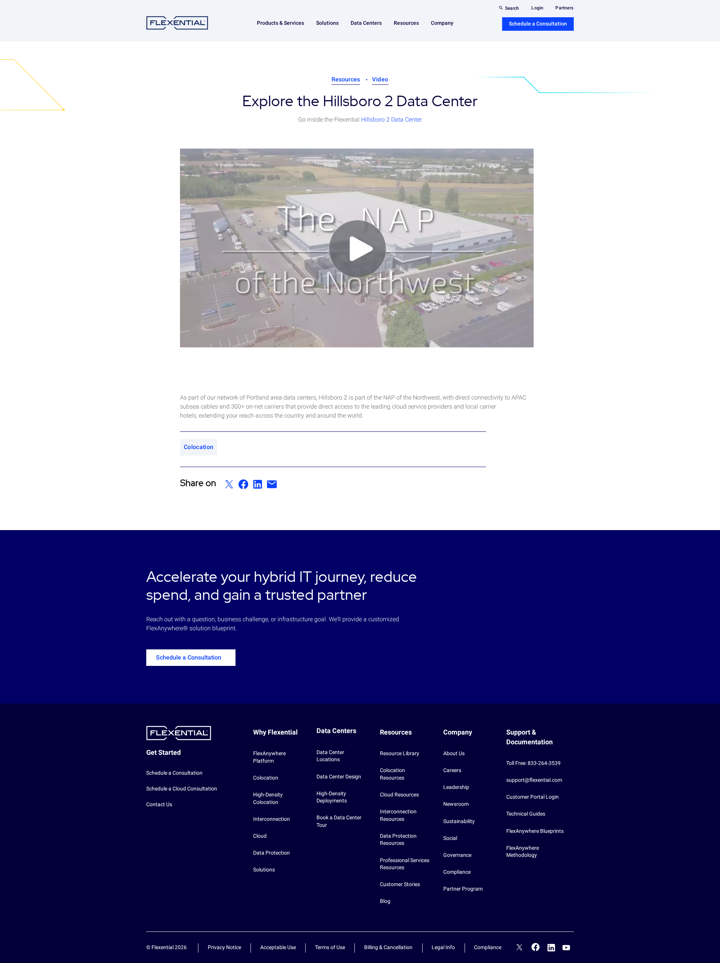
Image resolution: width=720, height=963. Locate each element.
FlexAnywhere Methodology (522, 851)
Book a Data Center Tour (339, 821)
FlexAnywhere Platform (269, 757)
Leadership (456, 787)
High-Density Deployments (331, 797)
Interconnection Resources (398, 815)
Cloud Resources (399, 795)
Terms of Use (330, 947)
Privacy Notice (224, 947)
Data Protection (271, 853)
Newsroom (456, 804)
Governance (457, 855)
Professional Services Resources (404, 864)
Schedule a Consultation (538, 24)
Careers (452, 770)
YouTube (566, 947)
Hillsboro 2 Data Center (391, 119)
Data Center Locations (330, 756)
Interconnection (271, 819)
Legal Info (443, 947)
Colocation (265, 778)
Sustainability (459, 821)
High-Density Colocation (268, 798)
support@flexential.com (534, 780)
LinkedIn (551, 947)
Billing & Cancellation (388, 947)
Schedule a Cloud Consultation (181, 789)
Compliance (457, 872)
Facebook (536, 947)
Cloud (260, 836)
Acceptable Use (278, 947)
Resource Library (399, 753)
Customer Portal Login (532, 797)
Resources (346, 79)
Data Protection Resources (398, 839)
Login (537, 8)
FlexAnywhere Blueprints (535, 831)
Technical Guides (525, 814)
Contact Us (159, 804)
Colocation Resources (392, 774)
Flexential (177, 23)
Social (450, 838)
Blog (385, 901)
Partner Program (463, 889)
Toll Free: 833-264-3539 (533, 763)
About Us (454, 753)
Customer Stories (400, 884)
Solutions (264, 870)
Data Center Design (338, 777)
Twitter (519, 948)
